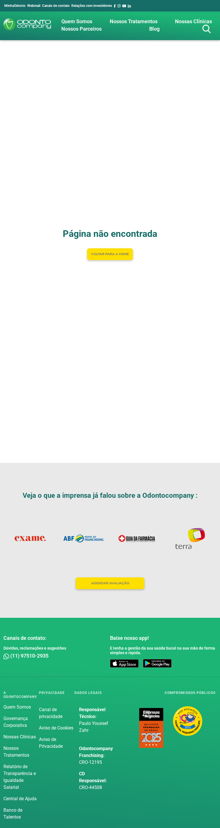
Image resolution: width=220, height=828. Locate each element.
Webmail (33, 6)
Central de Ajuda (20, 798)
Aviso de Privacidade (51, 743)
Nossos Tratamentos (134, 21)
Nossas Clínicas (193, 21)
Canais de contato (56, 6)
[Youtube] (124, 5)
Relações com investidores (91, 6)
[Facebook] (115, 5)
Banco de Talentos (12, 813)
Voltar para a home (110, 254)
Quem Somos (76, 21)
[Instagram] (119, 5)
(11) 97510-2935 (28, 656)
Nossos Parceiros (81, 29)
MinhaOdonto (14, 6)
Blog (154, 29)
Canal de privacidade (50, 713)
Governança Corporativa (15, 722)
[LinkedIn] (129, 5)
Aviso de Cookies (56, 728)
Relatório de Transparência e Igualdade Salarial (19, 777)
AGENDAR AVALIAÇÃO (110, 583)
